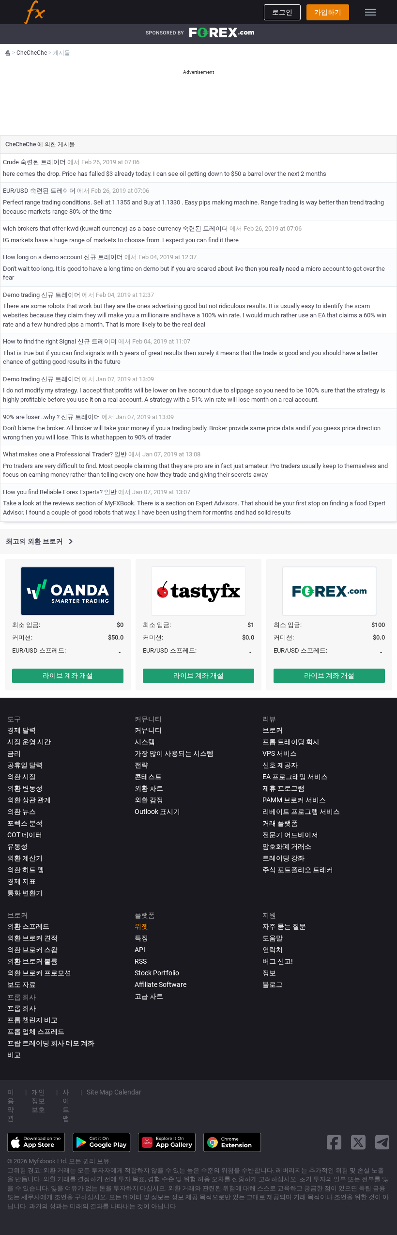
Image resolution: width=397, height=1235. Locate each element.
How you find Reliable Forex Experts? (53, 492)
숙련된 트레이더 (43, 162)
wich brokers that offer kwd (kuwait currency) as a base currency (93, 228)
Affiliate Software (160, 984)
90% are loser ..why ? (31, 417)
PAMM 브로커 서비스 (294, 800)
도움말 (272, 938)
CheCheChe (21, 144)
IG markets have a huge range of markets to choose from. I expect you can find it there (121, 240)
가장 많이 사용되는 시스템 (174, 753)
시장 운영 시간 (29, 742)
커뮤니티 (148, 730)
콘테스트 (148, 777)
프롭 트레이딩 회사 (291, 742)
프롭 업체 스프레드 (35, 1031)
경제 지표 (21, 881)
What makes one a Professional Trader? (58, 454)
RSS (141, 961)
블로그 (272, 984)
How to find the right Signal (39, 341)
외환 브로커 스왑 (32, 950)
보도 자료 (21, 984)
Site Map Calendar (114, 1092)
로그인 (282, 12)
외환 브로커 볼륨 (32, 961)
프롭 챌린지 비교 (32, 1020)
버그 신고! (277, 961)
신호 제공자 (280, 765)
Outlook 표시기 (157, 811)
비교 (14, 1055)
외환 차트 (149, 788)
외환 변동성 (25, 788)
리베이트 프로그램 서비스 (301, 811)
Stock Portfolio (157, 973)
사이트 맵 (65, 1105)
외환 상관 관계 (29, 800)
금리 (14, 753)
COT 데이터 (24, 835)
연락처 (272, 950)
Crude (11, 162)
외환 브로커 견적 (32, 938)
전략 (141, 765)
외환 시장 (21, 777)
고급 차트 (149, 996)
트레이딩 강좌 (283, 858)
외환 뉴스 (21, 811)
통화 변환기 (25, 893)
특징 (141, 938)
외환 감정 (149, 800)
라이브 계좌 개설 (68, 675)
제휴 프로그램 (283, 788)
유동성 (17, 846)
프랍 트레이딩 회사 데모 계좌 (50, 1043)
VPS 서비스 (279, 753)
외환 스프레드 (28, 926)
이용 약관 (10, 1105)
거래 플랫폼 (280, 823)
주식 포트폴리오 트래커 (297, 870)
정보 (269, 973)
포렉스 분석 (25, 823)
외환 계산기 (25, 858)
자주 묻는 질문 (284, 926)
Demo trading (22, 294)
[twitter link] (358, 1142)
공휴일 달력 (25, 765)
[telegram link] (382, 1142)
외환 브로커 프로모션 (39, 973)
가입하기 (327, 12)
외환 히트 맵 (25, 870)
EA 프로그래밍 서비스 (295, 777)
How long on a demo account (42, 257)
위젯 (141, 926)
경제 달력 (21, 730)
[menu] (370, 12)
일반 (120, 454)
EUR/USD (16, 190)
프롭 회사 (21, 1008)
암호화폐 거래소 (286, 846)
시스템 (145, 742)
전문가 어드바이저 (290, 835)
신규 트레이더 (103, 257)
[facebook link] (334, 1142)
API (140, 950)
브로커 (272, 730)
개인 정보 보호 (38, 1100)
